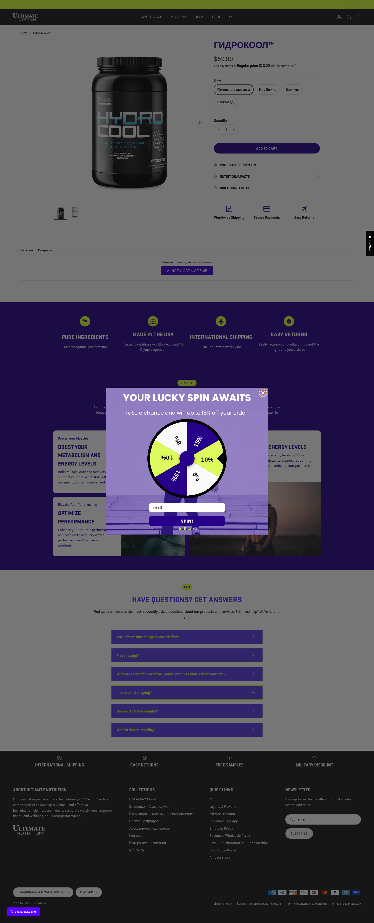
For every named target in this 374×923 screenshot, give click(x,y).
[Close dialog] (263, 392)
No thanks (187, 528)
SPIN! (187, 521)
